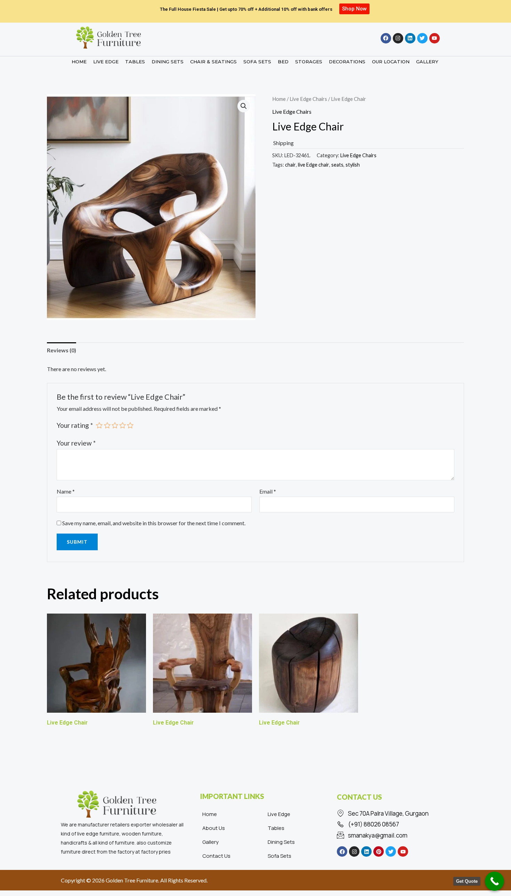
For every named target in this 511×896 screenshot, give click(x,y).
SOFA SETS (257, 61)
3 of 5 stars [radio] (115, 425)
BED (283, 61)
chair (290, 165)
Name (66, 491)
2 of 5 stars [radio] (107, 425)
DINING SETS (168, 61)
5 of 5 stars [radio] (130, 425)
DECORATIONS (347, 61)
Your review (76, 443)
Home (279, 99)
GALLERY (427, 61)
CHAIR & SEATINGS (213, 61)
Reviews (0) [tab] (61, 350)
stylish (353, 165)
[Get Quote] (494, 881)
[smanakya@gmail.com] (393, 835)
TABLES (135, 61)
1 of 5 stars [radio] (99, 425)
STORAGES (308, 61)
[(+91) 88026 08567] (393, 824)
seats (337, 165)
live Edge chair (313, 165)
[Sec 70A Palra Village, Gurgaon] (393, 813)
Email (267, 491)
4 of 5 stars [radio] (122, 425)
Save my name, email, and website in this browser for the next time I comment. (153, 523)
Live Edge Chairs (308, 99)
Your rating (75, 425)
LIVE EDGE (106, 61)
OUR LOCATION (390, 61)
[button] (243, 106)
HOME (79, 61)
